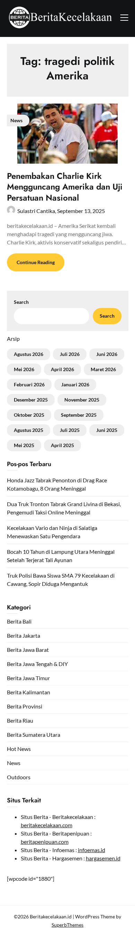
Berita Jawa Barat (28, 649)
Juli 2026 (70, 354)
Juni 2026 (106, 354)
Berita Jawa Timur (28, 678)
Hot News (19, 748)
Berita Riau (20, 720)
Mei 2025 (24, 445)
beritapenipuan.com (45, 841)
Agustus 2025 (28, 430)
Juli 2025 (70, 430)
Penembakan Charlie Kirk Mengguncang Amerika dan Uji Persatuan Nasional (65, 186)
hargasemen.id (103, 858)
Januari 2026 (75, 384)
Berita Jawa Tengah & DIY (37, 663)
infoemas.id (91, 850)
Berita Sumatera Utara (33, 734)
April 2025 (62, 445)
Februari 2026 (29, 384)
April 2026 (62, 369)
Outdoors (18, 777)
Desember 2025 (31, 400)
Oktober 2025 (29, 415)
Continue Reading (36, 262)
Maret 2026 (103, 369)
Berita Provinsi (24, 706)
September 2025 (79, 415)
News (13, 763)
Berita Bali (19, 621)
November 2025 (81, 400)
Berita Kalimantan (28, 692)
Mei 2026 (24, 369)
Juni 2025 (106, 430)
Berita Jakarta (23, 635)
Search (21, 302)
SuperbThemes (67, 925)
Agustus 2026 (28, 354)
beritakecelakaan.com (46, 825)
